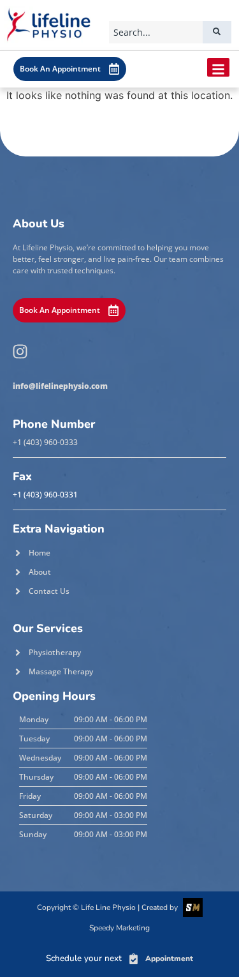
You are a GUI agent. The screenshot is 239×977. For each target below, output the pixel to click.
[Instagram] (20, 351)
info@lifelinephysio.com (60, 386)
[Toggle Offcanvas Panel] (218, 67)
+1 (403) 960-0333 (45, 442)
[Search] (217, 32)
